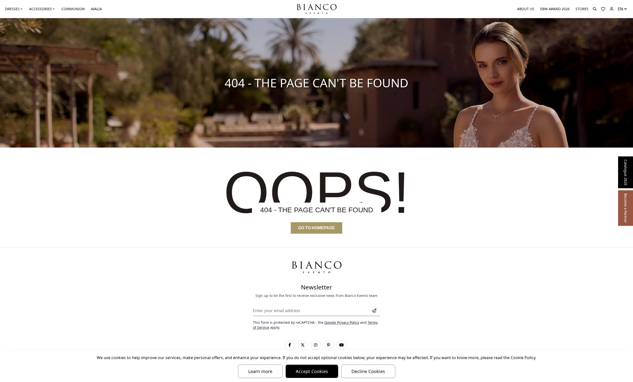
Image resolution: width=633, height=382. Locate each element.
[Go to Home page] (316, 8)
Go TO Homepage (316, 228)
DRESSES (12, 8)
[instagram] (316, 345)
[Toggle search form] (594, 9)
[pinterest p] (329, 345)
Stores (582, 8)
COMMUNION (73, 8)
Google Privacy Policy (341, 322)
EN (620, 9)
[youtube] (341, 345)
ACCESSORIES (40, 8)
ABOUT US (525, 8)
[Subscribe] (374, 310)
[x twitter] (303, 345)
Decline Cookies (368, 371)
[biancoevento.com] (611, 9)
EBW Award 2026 (555, 8)
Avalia (96, 8)
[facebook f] (290, 345)
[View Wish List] (603, 9)
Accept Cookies (312, 371)
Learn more (260, 371)
